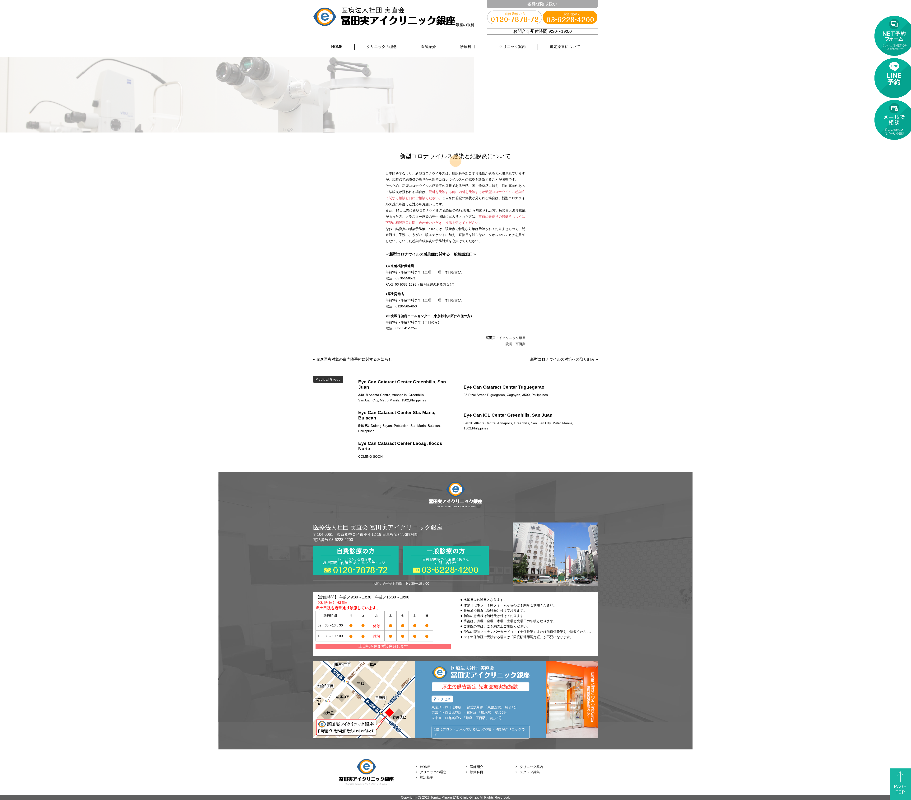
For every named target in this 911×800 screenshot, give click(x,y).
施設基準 (426, 777)
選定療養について (565, 47)
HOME (337, 47)
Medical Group (328, 379)
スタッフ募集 (530, 772)
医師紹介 (428, 47)
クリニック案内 (512, 47)
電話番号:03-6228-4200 (333, 540)
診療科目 (467, 47)
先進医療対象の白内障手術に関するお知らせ (354, 359)
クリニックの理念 (382, 47)
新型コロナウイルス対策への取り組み (562, 359)
